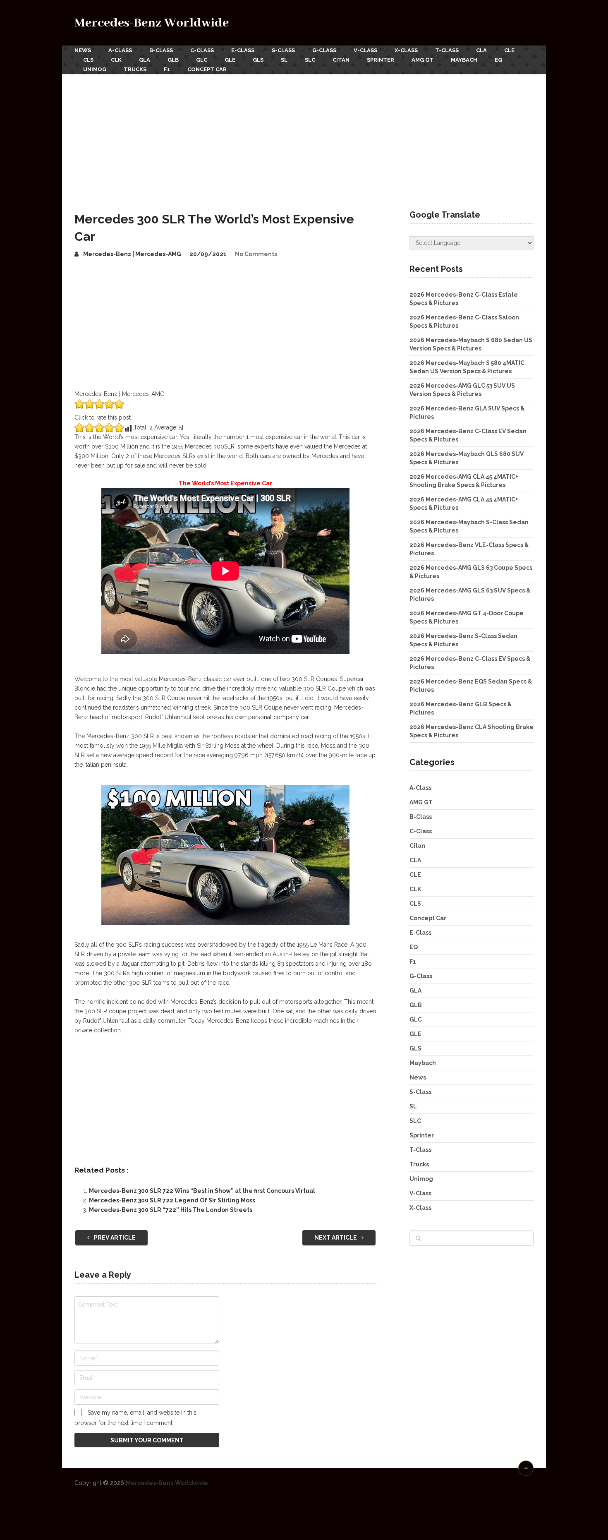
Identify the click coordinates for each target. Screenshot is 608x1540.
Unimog (94, 69)
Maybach (464, 60)
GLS (258, 60)
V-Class (365, 50)
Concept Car (207, 69)
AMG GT (422, 60)
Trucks (135, 69)
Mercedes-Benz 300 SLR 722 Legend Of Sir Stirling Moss (172, 1200)
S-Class (283, 50)
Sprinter (380, 60)
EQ (499, 60)
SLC (310, 60)
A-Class (120, 50)
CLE (509, 50)
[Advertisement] (304, 136)
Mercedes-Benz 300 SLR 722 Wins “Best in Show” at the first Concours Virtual (202, 1190)
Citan (341, 60)
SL (284, 60)
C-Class (202, 50)
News (82, 50)
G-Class (324, 50)
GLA (144, 60)
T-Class (447, 50)
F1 (167, 69)
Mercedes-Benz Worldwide (151, 23)
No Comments (256, 254)
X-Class (406, 50)
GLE (230, 60)
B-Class (161, 50)
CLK (116, 60)
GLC (201, 60)
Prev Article (114, 1237)
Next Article (336, 1237)
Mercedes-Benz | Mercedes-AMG (132, 254)
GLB (173, 60)
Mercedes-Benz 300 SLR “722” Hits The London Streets (170, 1210)
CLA (481, 50)
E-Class (242, 50)
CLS (88, 60)
